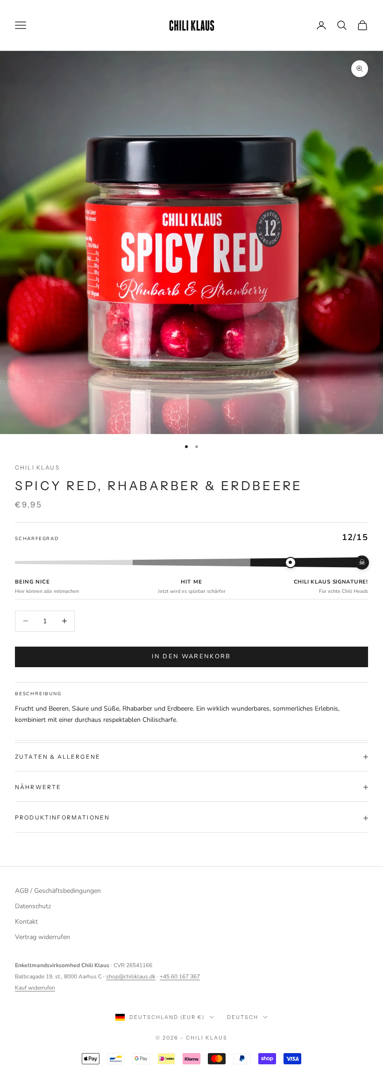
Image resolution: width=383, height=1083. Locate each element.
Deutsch (242, 1017)
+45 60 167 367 (180, 976)
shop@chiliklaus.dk (131, 976)
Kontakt (26, 921)
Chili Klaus (37, 467)
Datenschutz (33, 906)
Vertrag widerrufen (42, 937)
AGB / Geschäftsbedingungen (58, 890)
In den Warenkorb (191, 656)
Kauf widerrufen (35, 987)
